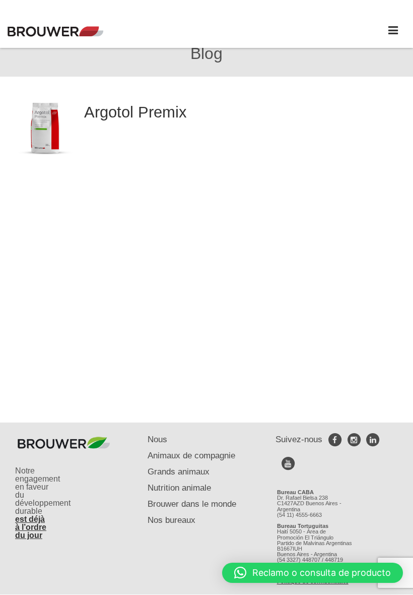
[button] (312, 573)
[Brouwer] (55, 31)
